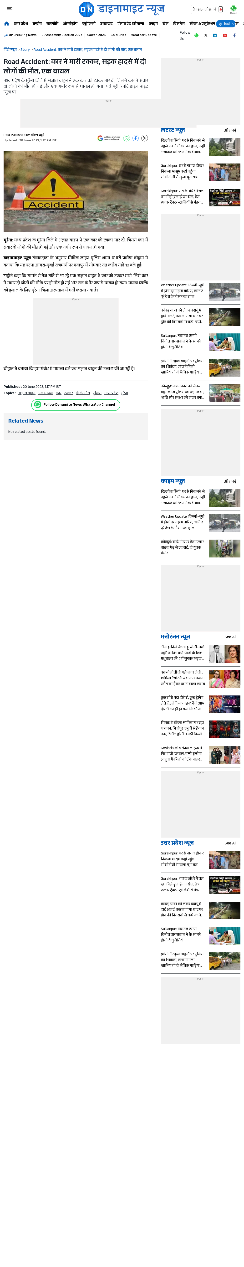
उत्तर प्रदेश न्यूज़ (177, 844)
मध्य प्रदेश (111, 393)
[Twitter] (144, 138)
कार (58, 393)
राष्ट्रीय (37, 24)
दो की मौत (83, 393)
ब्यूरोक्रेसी (89, 24)
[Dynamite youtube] (225, 35)
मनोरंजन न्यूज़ (175, 637)
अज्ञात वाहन (27, 393)
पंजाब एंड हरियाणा (130, 24)
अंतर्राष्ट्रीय (70, 24)
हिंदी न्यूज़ (10, 50)
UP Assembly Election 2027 (61, 35)
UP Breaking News (22, 35)
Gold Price (118, 35)
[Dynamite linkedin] (215, 35)
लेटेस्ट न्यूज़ (173, 131)
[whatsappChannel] (233, 9)
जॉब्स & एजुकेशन (202, 24)
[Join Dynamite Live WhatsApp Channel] (196, 35)
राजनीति (52, 24)
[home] (6, 24)
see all (230, 637)
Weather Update (144, 35)
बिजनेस (179, 24)
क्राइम (153, 24)
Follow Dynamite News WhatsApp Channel (79, 405)
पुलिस (97, 393)
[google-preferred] (109, 138)
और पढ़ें (230, 131)
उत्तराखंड (106, 24)
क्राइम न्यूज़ (173, 482)
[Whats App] (126, 138)
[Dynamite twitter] (205, 35)
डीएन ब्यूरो (37, 135)
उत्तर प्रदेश (21, 24)
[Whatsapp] (37, 404)
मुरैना (124, 393)
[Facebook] (135, 138)
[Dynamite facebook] (234, 35)
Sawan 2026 (96, 35)
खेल (165, 24)
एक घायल (45, 393)
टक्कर (68, 393)
